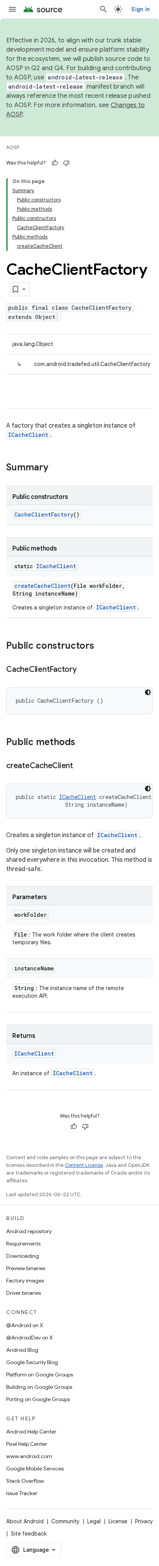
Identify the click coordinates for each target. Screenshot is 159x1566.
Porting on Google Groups (38, 1399)
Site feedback (29, 1534)
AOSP (12, 147)
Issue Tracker (21, 1493)
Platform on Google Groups (39, 1374)
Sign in (140, 9)
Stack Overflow (25, 1480)
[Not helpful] (66, 163)
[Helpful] (55, 163)
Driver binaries (23, 1292)
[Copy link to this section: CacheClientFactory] (84, 670)
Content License (84, 1165)
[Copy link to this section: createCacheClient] (80, 766)
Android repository (29, 1231)
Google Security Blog (32, 1362)
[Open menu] (12, 9)
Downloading (22, 1255)
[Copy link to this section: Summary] (56, 468)
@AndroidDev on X (29, 1337)
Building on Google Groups (39, 1386)
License (117, 1521)
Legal (94, 1521)
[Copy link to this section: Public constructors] (102, 646)
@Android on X (24, 1325)
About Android (25, 1521)
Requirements (23, 1243)
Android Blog (22, 1349)
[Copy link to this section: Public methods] (83, 742)
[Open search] (103, 9)
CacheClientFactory (43, 514)
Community (65, 1521)
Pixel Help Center (26, 1443)
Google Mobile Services (35, 1468)
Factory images (25, 1280)
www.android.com (29, 1456)
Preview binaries (25, 1268)
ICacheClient (28, 434)
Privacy (144, 1521)
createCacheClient (42, 585)
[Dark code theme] (147, 692)
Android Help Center (31, 1431)
